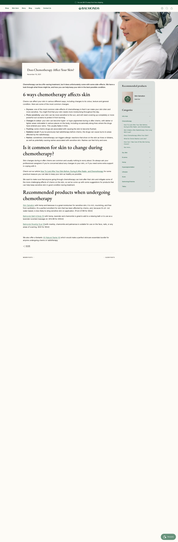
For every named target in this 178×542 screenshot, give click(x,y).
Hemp (124, 162)
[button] (7, 8)
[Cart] (171, 8)
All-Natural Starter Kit (51, 237)
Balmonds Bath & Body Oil (33, 216)
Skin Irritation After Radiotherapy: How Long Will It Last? (138, 131)
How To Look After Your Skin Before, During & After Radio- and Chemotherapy (137, 126)
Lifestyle (125, 172)
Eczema (124, 157)
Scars (124, 177)
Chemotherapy (127, 121)
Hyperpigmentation (128, 167)
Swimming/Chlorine (128, 181)
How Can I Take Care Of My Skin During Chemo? (137, 143)
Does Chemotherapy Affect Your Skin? (136, 135)
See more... (127, 147)
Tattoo (124, 186)
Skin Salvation (28, 205)
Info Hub (125, 116)
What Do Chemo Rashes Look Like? (135, 138)
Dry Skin (124, 152)
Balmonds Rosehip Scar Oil (34, 224)
